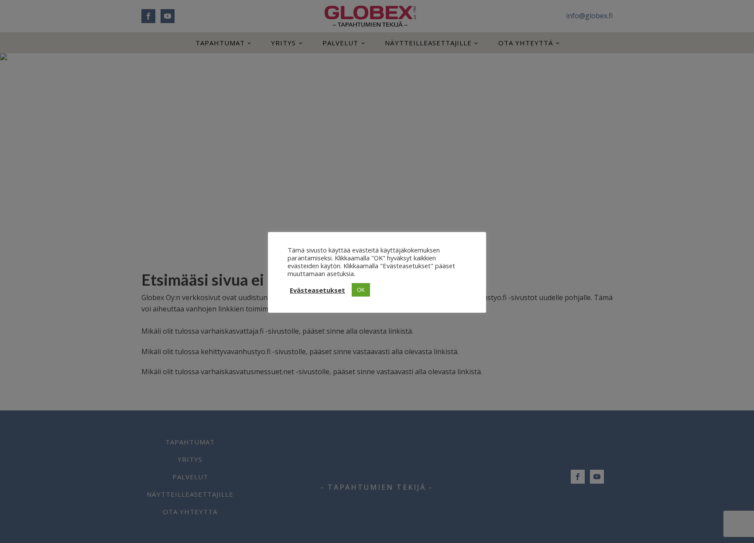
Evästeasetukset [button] (317, 290)
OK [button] (361, 290)
